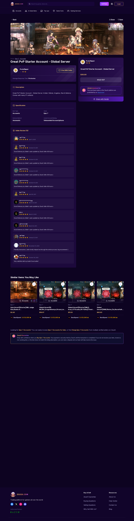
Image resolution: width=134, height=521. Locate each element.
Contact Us (113, 505)
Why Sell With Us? (90, 509)
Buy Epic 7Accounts (43, 337)
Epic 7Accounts (25, 330)
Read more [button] (101, 92)
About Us (112, 497)
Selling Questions (89, 505)
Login (119, 4)
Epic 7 (12, 305)
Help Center (113, 501)
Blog (110, 509)
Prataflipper (24, 69)
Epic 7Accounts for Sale (57, 330)
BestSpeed (17, 317)
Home (12, 58)
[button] (112, 4)
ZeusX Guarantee (90, 497)
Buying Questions (90, 501)
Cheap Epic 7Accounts (80, 330)
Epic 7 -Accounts (20, 58)
